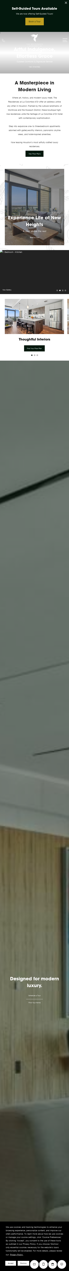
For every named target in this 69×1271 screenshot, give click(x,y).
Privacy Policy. (16, 1254)
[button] (31, 355)
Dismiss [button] (23, 1263)
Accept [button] (10, 1263)
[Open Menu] (65, 40)
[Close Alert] (66, 3)
